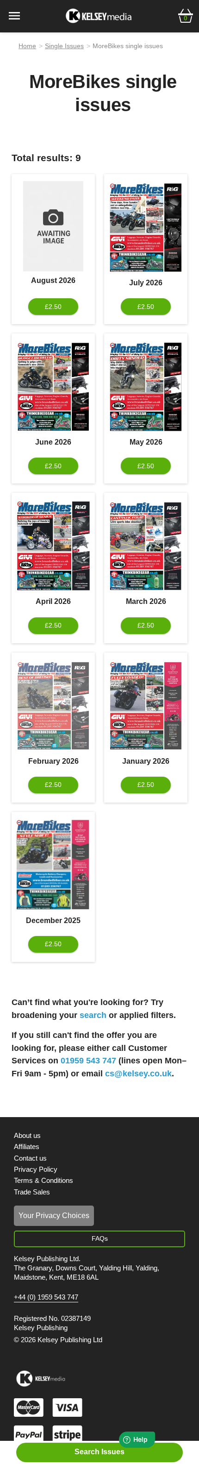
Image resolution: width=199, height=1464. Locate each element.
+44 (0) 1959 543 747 (46, 1297)
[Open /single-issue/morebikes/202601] (145, 706)
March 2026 (146, 601)
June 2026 (53, 442)
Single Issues (64, 46)
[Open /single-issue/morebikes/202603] (145, 546)
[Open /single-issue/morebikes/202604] (53, 546)
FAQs (100, 1238)
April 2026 (53, 601)
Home (27, 46)
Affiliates (26, 1146)
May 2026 (146, 442)
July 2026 (145, 283)
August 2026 (53, 280)
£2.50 (53, 306)
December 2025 (53, 920)
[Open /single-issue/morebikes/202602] (53, 706)
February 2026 (53, 761)
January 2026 (145, 761)
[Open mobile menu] (14, 15)
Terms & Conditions (43, 1180)
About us (27, 1135)
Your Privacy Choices (54, 1215)
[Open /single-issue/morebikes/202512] (53, 865)
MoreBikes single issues (128, 46)
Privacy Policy (35, 1169)
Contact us (30, 1158)
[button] (185, 15)
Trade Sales (32, 1192)
